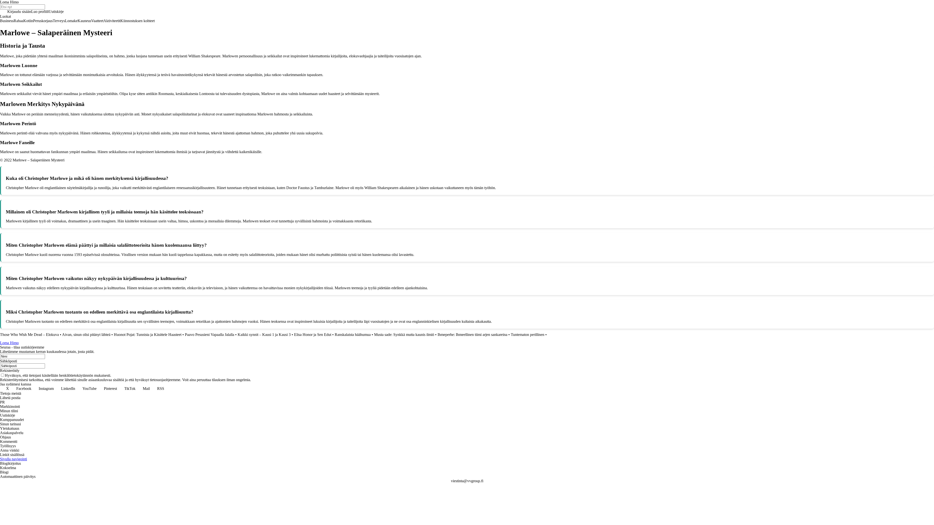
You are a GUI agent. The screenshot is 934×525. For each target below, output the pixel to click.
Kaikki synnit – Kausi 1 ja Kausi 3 (264, 334)
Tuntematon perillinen (527, 334)
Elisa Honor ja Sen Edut (312, 334)
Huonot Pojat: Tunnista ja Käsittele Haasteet (147, 334)
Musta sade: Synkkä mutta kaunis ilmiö (404, 334)
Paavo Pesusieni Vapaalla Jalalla (209, 334)
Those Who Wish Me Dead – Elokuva (29, 334)
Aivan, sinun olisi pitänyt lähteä (86, 334)
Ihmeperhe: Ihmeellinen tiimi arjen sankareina (472, 334)
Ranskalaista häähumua (353, 334)
